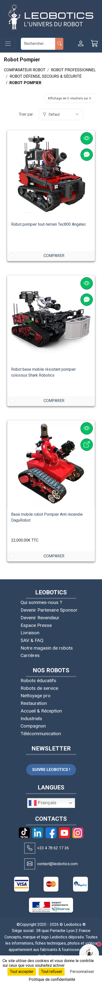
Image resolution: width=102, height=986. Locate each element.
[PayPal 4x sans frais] (80, 884)
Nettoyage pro (36, 695)
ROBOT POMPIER (25, 82)
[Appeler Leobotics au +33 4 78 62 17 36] (29, 848)
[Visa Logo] (21, 884)
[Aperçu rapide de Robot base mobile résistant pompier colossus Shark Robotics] (86, 283)
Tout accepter (21, 971)
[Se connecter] (80, 43)
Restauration (34, 703)
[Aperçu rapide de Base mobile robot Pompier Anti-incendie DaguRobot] (86, 428)
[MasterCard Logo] (51, 884)
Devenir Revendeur (40, 618)
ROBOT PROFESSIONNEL (73, 70)
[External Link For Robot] (86, 444)
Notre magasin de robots (47, 648)
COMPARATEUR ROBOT (24, 70)
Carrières (30, 655)
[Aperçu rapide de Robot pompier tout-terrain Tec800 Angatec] (86, 138)
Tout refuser (51, 971)
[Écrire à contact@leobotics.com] (29, 863)
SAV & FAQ (32, 640)
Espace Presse (36, 625)
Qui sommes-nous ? (41, 602)
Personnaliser (82, 971)
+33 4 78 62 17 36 (53, 848)
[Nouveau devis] (86, 154)
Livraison (30, 633)
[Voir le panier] (94, 43)
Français (46, 802)
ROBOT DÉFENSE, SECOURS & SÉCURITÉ (45, 76)
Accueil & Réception (41, 711)
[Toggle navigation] (8, 44)
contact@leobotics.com (57, 863)
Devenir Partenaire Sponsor (49, 610)
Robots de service (39, 688)
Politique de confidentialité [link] (52, 979)
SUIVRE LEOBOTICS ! (51, 769)
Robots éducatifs (38, 680)
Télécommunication (41, 733)
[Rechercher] (59, 44)
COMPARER (54, 255)
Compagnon (33, 726)
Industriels (31, 718)
